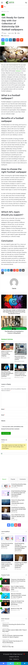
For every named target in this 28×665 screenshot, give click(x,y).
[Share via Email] (23, 270)
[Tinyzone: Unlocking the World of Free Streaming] (5, 581)
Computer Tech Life (14, 656)
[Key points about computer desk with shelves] (21, 349)
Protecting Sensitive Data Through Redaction (7, 545)
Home (4, 11)
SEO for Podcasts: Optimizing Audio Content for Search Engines (18, 595)
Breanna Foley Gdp (16, 608)
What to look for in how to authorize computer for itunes (20, 374)
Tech (8, 11)
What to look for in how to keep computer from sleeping (6, 354)
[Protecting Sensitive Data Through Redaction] (6, 486)
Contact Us (16, 659)
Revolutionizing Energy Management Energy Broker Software (7, 374)
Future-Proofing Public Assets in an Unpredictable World (17, 501)
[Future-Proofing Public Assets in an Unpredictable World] (6, 502)
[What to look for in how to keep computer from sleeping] (7, 346)
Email (3, 415)
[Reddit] (17, 270)
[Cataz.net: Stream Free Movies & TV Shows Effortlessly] (5, 603)
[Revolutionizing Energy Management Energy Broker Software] (7, 367)
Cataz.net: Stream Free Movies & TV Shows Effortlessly (17, 602)
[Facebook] (2, 270)
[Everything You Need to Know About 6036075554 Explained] (6, 510)
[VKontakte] (20, 270)
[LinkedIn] (8, 270)
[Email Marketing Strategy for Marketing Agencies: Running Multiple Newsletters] (6, 493)
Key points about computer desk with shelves (20, 358)
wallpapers (18, 71)
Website (3, 420)
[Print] (2, 273)
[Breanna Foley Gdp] (5, 611)
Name (3, 409)
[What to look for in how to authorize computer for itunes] (21, 367)
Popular (13, 479)
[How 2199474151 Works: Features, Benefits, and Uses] (6, 517)
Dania (14, 288)
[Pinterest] (14, 270)
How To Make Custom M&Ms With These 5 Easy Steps (18, 588)
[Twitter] (5, 270)
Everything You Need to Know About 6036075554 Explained (18, 509)
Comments (23, 479)
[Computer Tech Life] (10, 2)
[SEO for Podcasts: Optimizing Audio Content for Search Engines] (5, 596)
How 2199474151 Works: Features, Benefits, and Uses (18, 516)
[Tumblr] (11, 270)
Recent (4, 479)
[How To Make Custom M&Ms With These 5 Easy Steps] (5, 588)
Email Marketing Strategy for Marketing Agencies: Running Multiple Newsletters (21, 547)
